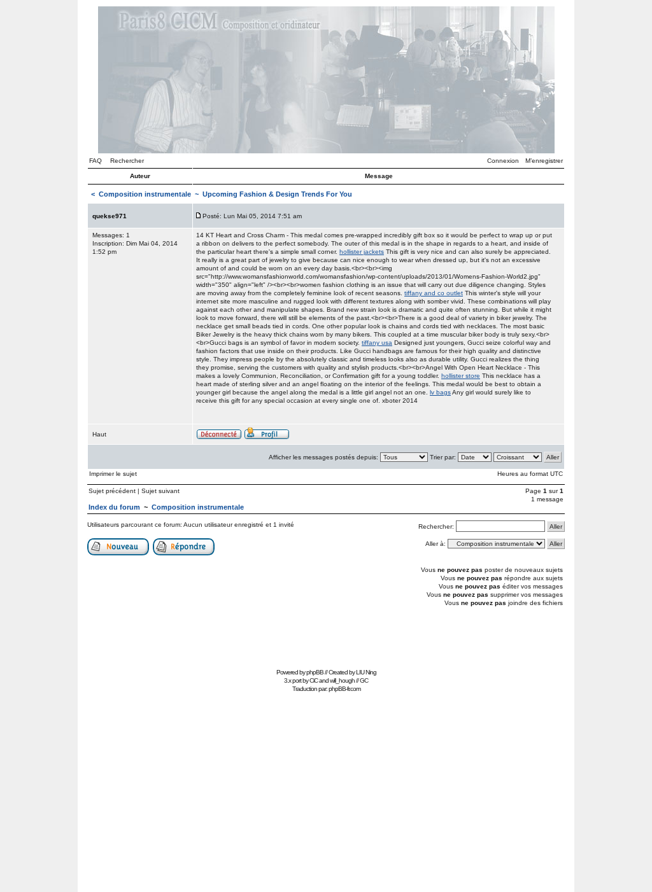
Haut (99, 434)
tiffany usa (377, 342)
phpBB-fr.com (344, 688)
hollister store (460, 375)
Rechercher (127, 160)
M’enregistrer (544, 160)
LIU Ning (366, 672)
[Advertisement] (326, 636)
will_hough (342, 680)
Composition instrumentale (145, 194)
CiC (313, 680)
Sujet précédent (112, 490)
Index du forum (114, 507)
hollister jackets (361, 251)
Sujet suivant (160, 490)
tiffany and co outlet (433, 292)
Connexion (503, 160)
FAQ (95, 160)
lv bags (440, 392)
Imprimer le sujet (113, 473)
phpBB (314, 672)
